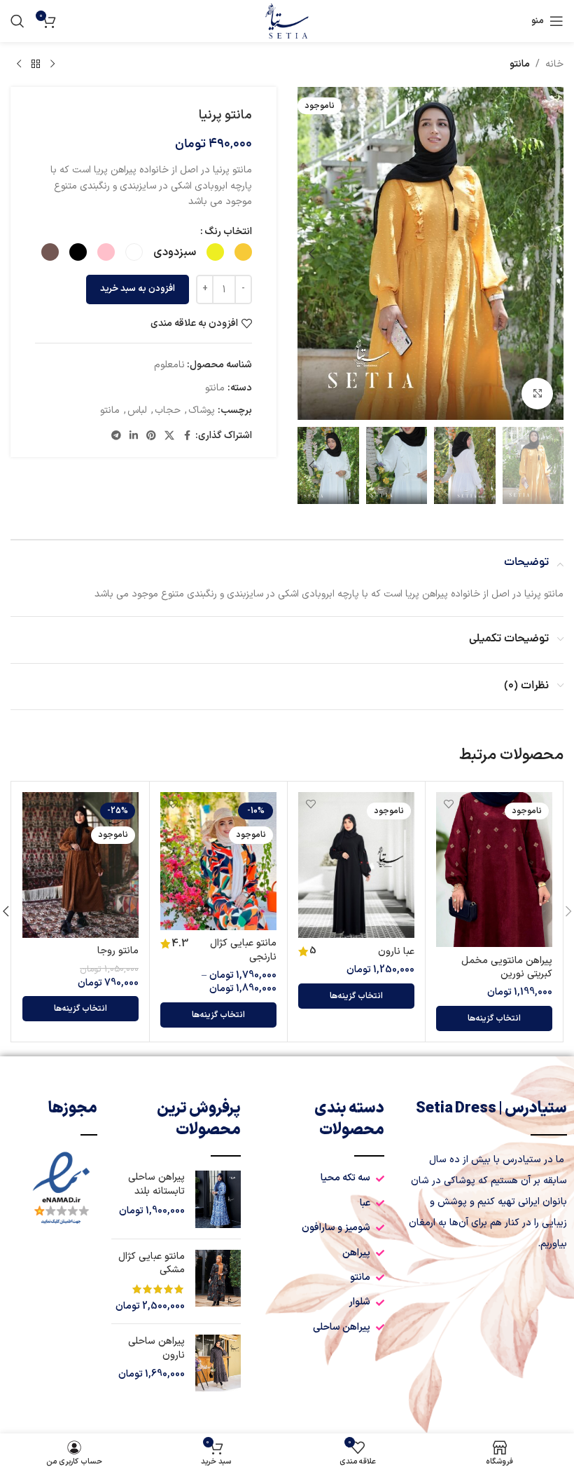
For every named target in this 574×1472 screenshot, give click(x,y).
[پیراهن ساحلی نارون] (218, 1363)
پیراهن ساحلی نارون (156, 1348)
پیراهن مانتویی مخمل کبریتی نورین (506, 967)
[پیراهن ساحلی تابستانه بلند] (218, 1199)
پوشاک (201, 410)
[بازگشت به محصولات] (35, 64)
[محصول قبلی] (52, 64)
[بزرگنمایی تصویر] (537, 393)
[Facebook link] (186, 436)
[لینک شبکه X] (169, 436)
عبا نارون (396, 951)
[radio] (243, 252)
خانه (554, 64)
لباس (137, 410)
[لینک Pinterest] (151, 436)
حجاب (168, 410)
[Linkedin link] (133, 436)
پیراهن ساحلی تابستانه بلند (156, 1184)
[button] (550, 254)
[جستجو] (17, 21)
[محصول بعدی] (18, 64)
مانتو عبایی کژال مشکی (151, 1263)
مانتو (520, 64)
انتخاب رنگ (228, 231)
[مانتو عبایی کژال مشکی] (218, 1281)
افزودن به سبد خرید (137, 289)
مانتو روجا (118, 950)
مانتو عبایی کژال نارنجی (243, 950)
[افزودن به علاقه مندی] (448, 804)
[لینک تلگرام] (116, 436)
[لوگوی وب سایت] (286, 20)
